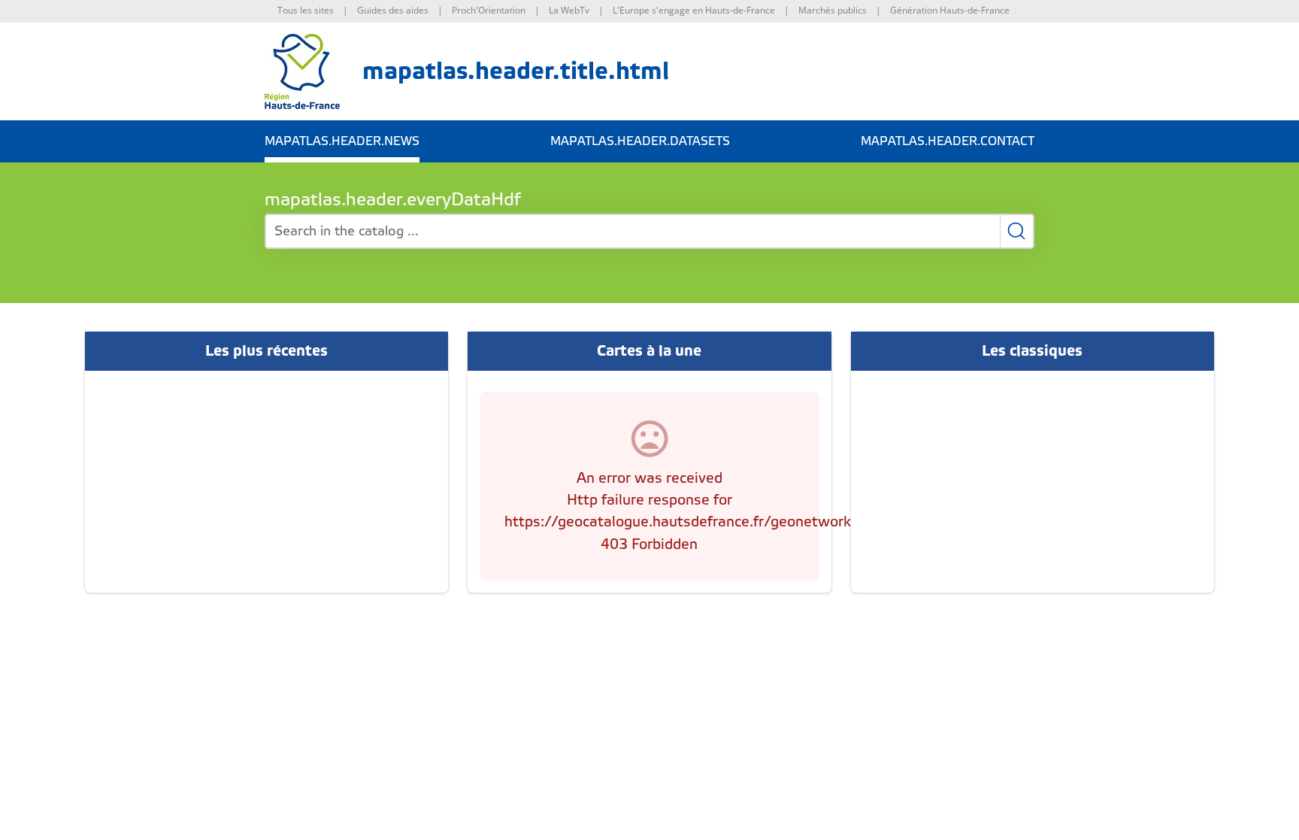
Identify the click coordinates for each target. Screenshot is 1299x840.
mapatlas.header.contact (947, 141)
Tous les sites (305, 10)
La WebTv (569, 10)
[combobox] (649, 231)
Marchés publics (832, 10)
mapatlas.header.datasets (640, 141)
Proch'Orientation (488, 10)
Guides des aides (392, 10)
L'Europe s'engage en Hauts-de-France (694, 10)
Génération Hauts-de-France (950, 10)
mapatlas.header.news (342, 141)
